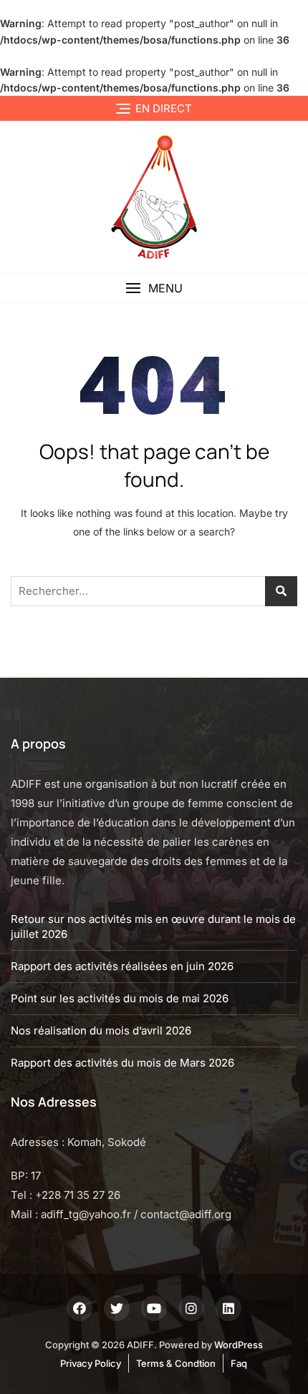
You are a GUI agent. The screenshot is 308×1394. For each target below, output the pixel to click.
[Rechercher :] (154, 591)
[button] (154, 288)
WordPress (238, 1344)
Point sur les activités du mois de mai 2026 (119, 998)
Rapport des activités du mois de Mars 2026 (122, 1062)
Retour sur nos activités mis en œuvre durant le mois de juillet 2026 (153, 926)
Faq (239, 1363)
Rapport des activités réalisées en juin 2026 (122, 966)
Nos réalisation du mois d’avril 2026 (101, 1030)
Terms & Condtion (176, 1363)
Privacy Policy (90, 1363)
